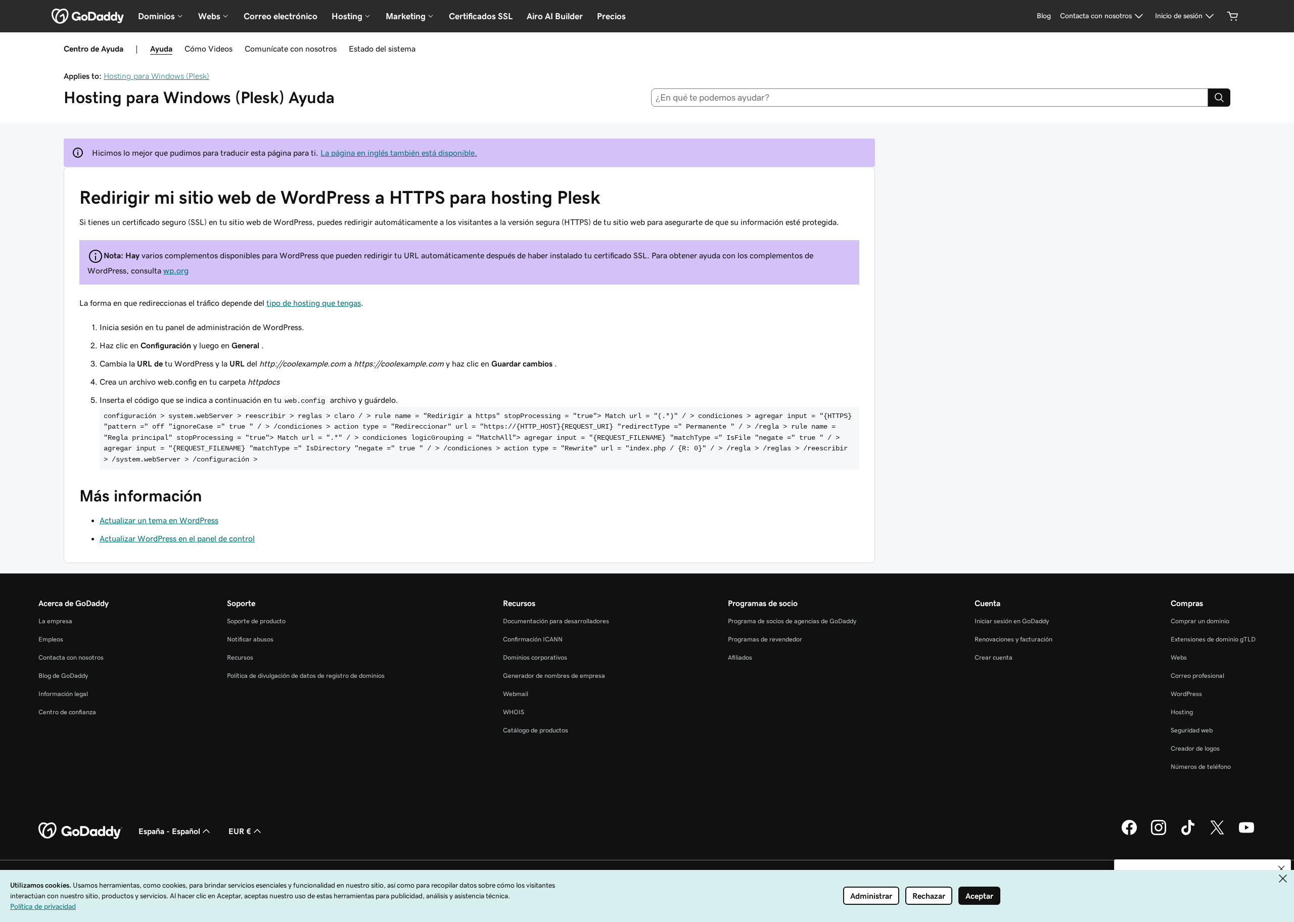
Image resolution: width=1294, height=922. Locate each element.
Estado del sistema (382, 48)
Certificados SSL (481, 16)
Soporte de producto (256, 621)
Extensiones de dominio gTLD (1213, 639)
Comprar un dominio (1200, 621)
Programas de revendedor (765, 639)
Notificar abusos (250, 639)
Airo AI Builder (555, 16)
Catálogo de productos (535, 730)
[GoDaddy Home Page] (80, 831)
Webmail (515, 693)
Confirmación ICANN (533, 639)
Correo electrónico (280, 16)
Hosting (1182, 712)
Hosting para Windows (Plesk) (156, 76)
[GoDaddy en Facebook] (1129, 833)
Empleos (50, 639)
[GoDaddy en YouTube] (1246, 833)
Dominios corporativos (535, 657)
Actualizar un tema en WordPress (159, 520)
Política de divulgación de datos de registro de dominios (306, 675)
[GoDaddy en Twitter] (1217, 833)
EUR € (239, 831)
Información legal (63, 693)
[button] (1281, 869)
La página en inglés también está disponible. (398, 153)
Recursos (240, 657)
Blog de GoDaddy (63, 675)
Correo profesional (1197, 675)
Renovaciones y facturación (1013, 639)
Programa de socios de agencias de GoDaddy (792, 621)
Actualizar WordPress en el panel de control (177, 538)
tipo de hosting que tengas (313, 303)
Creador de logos (1195, 748)
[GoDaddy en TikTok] (1188, 833)
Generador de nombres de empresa (554, 675)
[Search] (1219, 97)
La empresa (55, 621)
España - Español (169, 831)
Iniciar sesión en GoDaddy (1012, 621)
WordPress (1186, 693)
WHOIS (513, 712)
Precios (611, 16)
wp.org (176, 270)
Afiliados (740, 657)
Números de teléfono (1201, 766)
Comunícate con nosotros (291, 48)
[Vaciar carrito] (1233, 16)
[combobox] (930, 97)
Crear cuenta (993, 657)
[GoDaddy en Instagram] (1158, 833)
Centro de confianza (67, 712)
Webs (1179, 657)
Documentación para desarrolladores (556, 621)
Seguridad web (1192, 730)
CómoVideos (208, 48)
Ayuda (161, 48)
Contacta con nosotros (71, 657)
